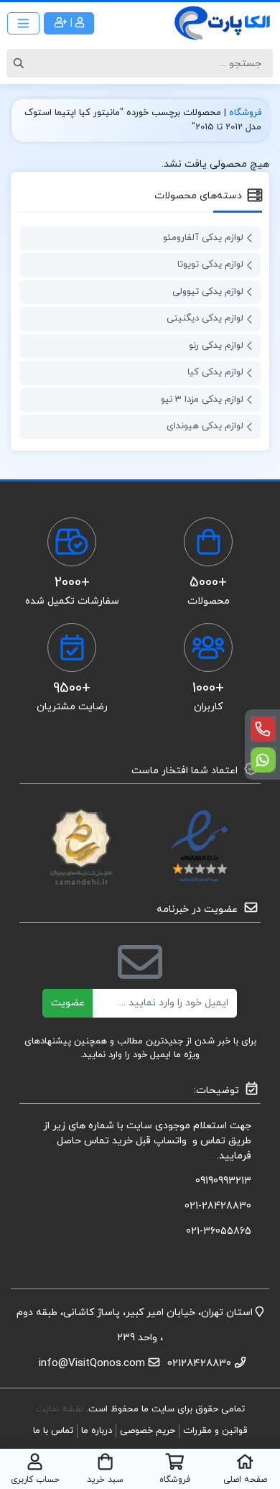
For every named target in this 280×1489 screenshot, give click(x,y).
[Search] (20, 63)
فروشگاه (245, 112)
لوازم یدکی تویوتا (210, 264)
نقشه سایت (61, 1409)
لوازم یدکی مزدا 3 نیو (202, 399)
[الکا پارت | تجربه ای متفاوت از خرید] (222, 23)
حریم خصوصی (147, 1430)
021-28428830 (218, 1206)
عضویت (68, 1003)
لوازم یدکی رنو (216, 345)
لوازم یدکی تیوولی (207, 291)
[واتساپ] (263, 760)
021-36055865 (218, 1231)
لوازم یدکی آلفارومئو (203, 237)
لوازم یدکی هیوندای (205, 426)
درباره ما (96, 1430)
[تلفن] (263, 729)
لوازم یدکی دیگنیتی (205, 318)
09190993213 (223, 1181)
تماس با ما (53, 1430)
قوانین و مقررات (215, 1430)
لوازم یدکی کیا (215, 372)
